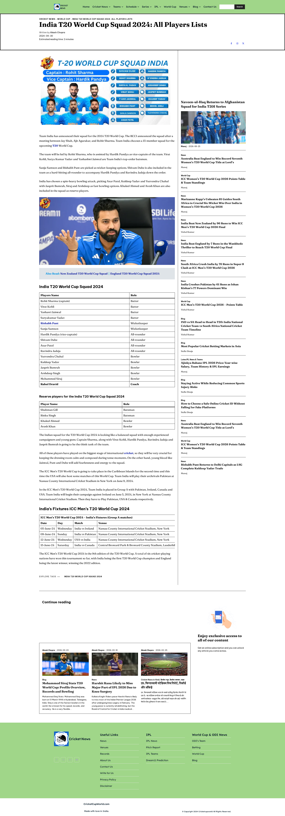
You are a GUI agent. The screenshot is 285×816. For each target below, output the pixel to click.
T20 (55, 145)
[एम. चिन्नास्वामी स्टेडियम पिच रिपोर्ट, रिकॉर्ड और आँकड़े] (164, 664)
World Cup (63, 19)
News (183, 155)
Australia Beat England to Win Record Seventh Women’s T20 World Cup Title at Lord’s (212, 425)
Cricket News (47, 19)
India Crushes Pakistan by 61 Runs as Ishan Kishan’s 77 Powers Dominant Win (210, 286)
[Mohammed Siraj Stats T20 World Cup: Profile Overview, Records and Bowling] (65, 664)
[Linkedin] (70, 759)
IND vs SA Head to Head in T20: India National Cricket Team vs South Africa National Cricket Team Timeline (212, 325)
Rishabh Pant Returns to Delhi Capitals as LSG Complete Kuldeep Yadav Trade (211, 466)
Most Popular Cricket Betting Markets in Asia (211, 346)
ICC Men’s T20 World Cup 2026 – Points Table (212, 304)
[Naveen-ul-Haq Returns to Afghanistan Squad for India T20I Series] (213, 127)
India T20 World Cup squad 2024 (83, 576)
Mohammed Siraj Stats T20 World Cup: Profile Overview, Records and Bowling (63, 687)
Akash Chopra (57, 32)
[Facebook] (231, 43)
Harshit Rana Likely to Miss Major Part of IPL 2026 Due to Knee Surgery (114, 687)
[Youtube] (76, 759)
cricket (128, 453)
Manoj (184, 146)
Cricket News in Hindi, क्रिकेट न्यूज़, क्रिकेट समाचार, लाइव (162, 680)
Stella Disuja (187, 351)
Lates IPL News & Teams (192, 360)
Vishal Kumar (187, 232)
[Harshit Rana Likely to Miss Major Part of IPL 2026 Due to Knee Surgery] (115, 664)
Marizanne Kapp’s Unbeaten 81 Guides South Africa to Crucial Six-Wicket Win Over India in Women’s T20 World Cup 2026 (211, 202)
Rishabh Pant (49, 323)
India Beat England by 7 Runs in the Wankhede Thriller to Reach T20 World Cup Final (212, 245)
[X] (243, 43)
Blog (183, 319)
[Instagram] (237, 43)
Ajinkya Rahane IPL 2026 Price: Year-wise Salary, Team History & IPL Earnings (209, 364)
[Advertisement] (213, 74)
